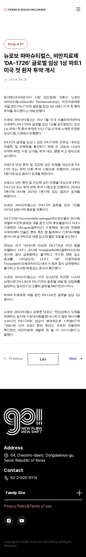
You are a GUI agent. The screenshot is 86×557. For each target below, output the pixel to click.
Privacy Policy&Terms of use (28, 506)
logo (25, 9)
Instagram (9, 521)
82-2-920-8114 (24, 477)
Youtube (22, 521)
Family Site (15, 493)
